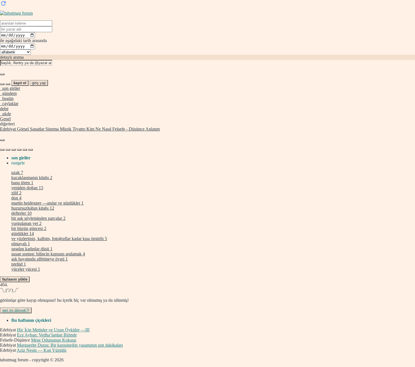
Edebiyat (8, 129)
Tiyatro (78, 129)
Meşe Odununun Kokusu (53, 340)
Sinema (51, 129)
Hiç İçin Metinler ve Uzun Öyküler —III (53, 329)
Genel (5, 118)
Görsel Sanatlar (30, 129)
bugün (7, 98)
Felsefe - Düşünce (128, 129)
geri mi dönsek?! (15, 310)
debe (4, 108)
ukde (5, 113)
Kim (89, 129)
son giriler (10, 88)
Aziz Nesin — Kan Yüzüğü (41, 350)
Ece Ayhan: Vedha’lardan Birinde (47, 335)
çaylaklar (9, 103)
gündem (8, 93)
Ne (97, 129)
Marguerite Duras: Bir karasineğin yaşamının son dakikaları (70, 345)
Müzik (65, 129)
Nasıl (106, 129)
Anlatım (152, 129)
